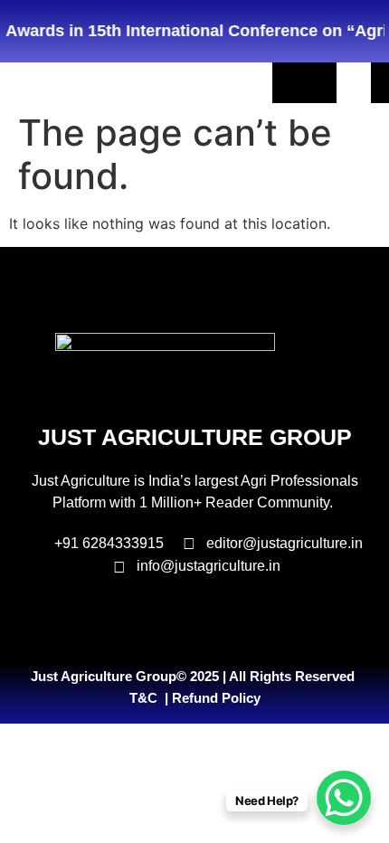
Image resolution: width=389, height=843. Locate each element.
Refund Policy (216, 698)
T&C (143, 698)
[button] (354, 82)
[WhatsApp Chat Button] (344, 798)
